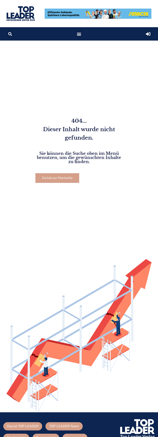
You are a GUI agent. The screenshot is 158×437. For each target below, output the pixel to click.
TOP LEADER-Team (64, 426)
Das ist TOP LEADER (22, 426)
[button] (10, 33)
